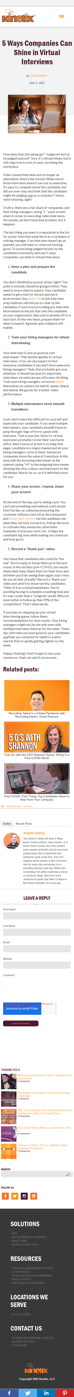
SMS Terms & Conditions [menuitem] (28, 1283)
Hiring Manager (13, 806)
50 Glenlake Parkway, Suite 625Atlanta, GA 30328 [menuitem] (33, 1340)
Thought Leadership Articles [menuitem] (32, 1268)
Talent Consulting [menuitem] (24, 1244)
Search (5, 1169)
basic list (34, 298)
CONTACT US (26, 1328)
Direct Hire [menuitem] (19, 1241)
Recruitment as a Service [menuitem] (29, 1237)
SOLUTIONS (24, 1224)
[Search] (68, 1174)
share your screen (22, 518)
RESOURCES (25, 1258)
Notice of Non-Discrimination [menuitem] (32, 1275)
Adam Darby (39, 75)
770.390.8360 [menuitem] (19, 1345)
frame (60, 381)
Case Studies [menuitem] (21, 1272)
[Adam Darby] (11, 848)
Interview (27, 806)
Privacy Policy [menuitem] (22, 1279)
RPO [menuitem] (14, 1233)
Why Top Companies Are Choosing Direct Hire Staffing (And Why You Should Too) (44, 1112)
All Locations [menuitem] (21, 1314)
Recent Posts (24, 823)
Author (7, 823)
